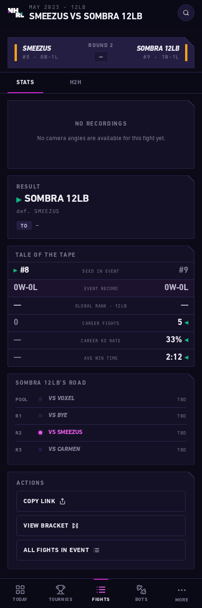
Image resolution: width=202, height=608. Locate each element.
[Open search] (186, 12)
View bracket (45, 526)
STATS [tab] (25, 83)
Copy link (39, 501)
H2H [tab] (76, 83)
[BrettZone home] (16, 12)
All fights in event (56, 550)
